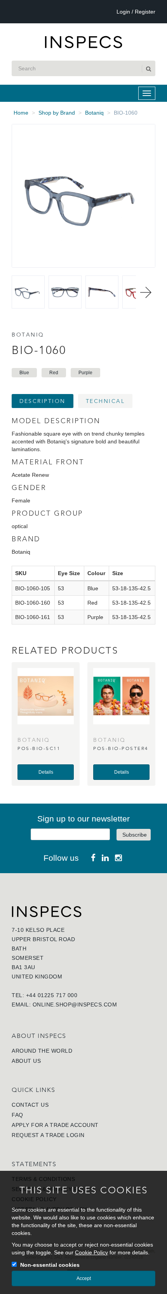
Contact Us (30, 1105)
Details (45, 772)
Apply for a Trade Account (55, 1125)
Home (21, 113)
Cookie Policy (91, 1252)
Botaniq (94, 113)
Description (42, 401)
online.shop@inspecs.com (75, 1004)
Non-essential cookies (50, 1265)
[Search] (148, 69)
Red (53, 372)
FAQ (17, 1115)
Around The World (42, 1051)
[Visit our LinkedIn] (105, 857)
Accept (84, 1278)
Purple (85, 372)
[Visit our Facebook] (93, 857)
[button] (145, 292)
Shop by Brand (56, 113)
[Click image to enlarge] (83, 196)
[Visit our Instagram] (118, 857)
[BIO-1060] (28, 292)
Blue (24, 372)
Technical (105, 401)
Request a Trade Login (48, 1135)
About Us (26, 1061)
